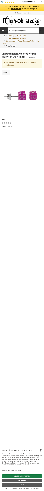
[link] (6, 123)
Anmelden (27, 13)
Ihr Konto (18, 13)
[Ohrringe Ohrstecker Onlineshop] (22, 21)
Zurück (5, 72)
